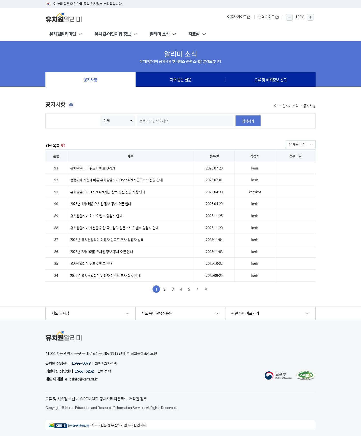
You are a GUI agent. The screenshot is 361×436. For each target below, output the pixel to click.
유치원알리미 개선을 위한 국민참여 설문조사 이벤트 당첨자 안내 (114, 227)
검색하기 (248, 120)
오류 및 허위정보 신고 (270, 79)
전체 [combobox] (106, 120)
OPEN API (89, 399)
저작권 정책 (138, 399)
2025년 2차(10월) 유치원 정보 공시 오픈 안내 (101, 251)
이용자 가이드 (236, 17)
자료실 (194, 34)
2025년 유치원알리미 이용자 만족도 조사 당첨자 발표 (107, 239)
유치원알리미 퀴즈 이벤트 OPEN (92, 168)
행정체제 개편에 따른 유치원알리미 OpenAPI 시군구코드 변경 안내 (116, 179)
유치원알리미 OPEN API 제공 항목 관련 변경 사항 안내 (108, 191)
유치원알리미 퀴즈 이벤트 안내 (91, 263)
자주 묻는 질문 (180, 79)
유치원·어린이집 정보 (113, 34)
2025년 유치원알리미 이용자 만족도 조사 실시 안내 (105, 275)
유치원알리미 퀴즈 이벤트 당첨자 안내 (96, 215)
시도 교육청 (60, 313)
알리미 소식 (160, 34)
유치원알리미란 (62, 34)
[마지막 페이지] (205, 289)
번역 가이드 (266, 17)
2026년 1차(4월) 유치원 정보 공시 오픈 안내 (100, 203)
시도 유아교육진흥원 (156, 313)
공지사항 (90, 79)
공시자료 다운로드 (113, 399)
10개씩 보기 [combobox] (297, 144)
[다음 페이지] (197, 289)
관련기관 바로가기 (245, 313)
